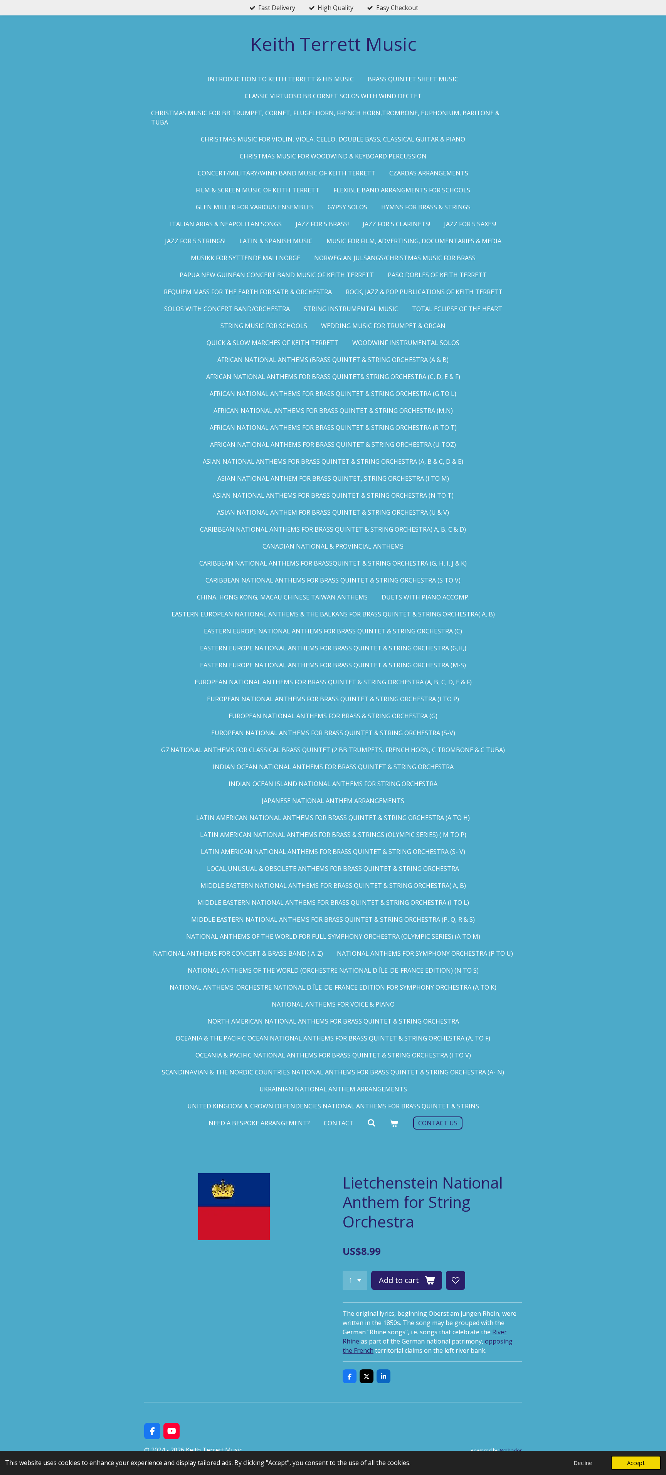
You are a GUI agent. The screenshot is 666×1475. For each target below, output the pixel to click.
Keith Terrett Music (333, 43)
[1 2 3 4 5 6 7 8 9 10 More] (355, 1280)
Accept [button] (636, 1463)
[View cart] (394, 1123)
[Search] (371, 1122)
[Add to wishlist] (455, 1280)
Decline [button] (583, 1463)
